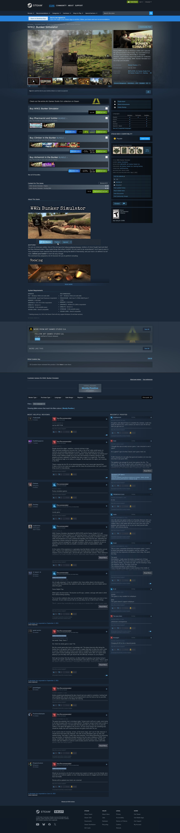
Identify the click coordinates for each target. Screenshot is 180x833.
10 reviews (35, 632)
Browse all (104, 183)
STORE (52, 5)
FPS (137, 83)
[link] (86, 131)
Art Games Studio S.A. (143, 71)
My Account (137, 824)
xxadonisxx (36, 525)
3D (147, 83)
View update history (119, 188)
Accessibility (120, 817)
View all (150, 358)
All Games (30, 24)
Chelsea (35, 483)
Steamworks (88, 821)
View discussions (119, 193)
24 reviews (35, 767)
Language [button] (58, 397)
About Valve (105, 814)
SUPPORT (79, 5)
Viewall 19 (147, 150)
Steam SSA (88, 817)
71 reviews (35, 715)
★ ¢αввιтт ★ (37, 572)
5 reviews (35, 419)
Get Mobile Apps (139, 817)
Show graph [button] (145, 397)
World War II (131, 83)
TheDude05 (36, 418)
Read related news (119, 190)
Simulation (142, 83)
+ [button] (149, 83)
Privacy (118, 814)
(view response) (32, 624)
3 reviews (35, 506)
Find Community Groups (121, 196)
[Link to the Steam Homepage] (35, 7)
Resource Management (120, 83)
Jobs (103, 817)
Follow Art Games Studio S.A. (49, 334)
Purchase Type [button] (45, 397)
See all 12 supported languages (122, 128)
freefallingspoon (38, 441)
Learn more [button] (145, 138)
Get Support (137, 821)
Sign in (31, 91)
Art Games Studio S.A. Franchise (56, 24)
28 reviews (35, 689)
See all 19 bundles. (34, 175)
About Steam (88, 814)
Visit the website (119, 176)
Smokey (35, 504)
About (71, 5)
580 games (36, 574)
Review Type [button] (32, 397)
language (147, 2)
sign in (141, 2)
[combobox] (126, 13)
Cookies (118, 824)
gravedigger (37, 687)
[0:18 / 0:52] (70, 53)
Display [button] (89, 397)
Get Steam (137, 814)
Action (119, 162)
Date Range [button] (69, 397)
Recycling (105, 824)
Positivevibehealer (39, 713)
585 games (36, 765)
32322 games (36, 527)
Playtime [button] (80, 397)
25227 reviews (36, 529)
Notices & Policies (121, 821)
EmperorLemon (38, 763)
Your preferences (147, 379)
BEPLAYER (131, 71)
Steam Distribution (90, 824)
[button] (31, 13)
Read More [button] (103, 557)
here (61, 364)
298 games (36, 485)
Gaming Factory (148, 73)
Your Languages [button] (38, 404)
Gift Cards (87, 828)
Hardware (105, 821)
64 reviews (35, 576)
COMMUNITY (61, 5)
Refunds (118, 828)
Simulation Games (40, 24)
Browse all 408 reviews (68, 801)
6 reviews (35, 487)
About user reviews (135, 379)
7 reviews (35, 443)
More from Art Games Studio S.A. (50, 329)
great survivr (37, 630)
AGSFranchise (124, 168)
